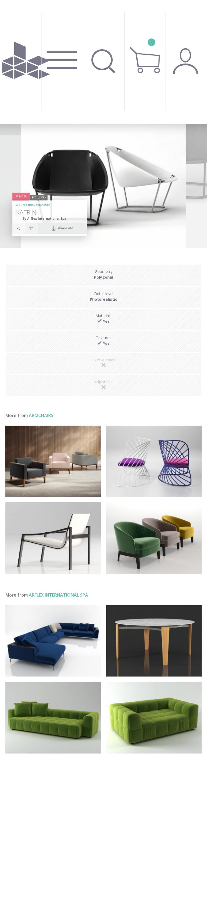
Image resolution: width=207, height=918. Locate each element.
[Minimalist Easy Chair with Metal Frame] (53, 538)
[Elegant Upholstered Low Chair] (154, 538)
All (18, 205)
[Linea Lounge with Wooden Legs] (53, 461)
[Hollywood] (53, 641)
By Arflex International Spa (44, 218)
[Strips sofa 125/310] (53, 718)
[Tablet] (154, 641)
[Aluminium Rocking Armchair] (154, 461)
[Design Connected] (26, 62)
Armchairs (43, 205)
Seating (28, 205)
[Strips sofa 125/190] (154, 718)
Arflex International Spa (58, 595)
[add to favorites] (31, 228)
